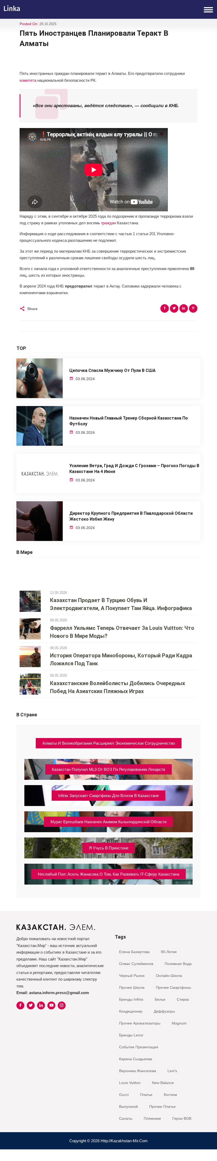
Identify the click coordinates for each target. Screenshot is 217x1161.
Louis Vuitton (130, 1083)
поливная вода (178, 964)
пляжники (152, 1118)
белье (160, 999)
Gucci (124, 1094)
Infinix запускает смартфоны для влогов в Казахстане (108, 795)
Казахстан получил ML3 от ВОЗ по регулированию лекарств (108, 769)
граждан (108, 223)
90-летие (169, 952)
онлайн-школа (169, 975)
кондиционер (130, 1011)
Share (32, 309)
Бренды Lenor (131, 1035)
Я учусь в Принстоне (108, 848)
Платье (146, 1094)
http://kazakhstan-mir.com (124, 1141)
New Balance (163, 1083)
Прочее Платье (162, 1106)
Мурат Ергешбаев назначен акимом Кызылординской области (108, 821)
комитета (28, 80)
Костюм (170, 1094)
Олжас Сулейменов (136, 964)
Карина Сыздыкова (135, 1059)
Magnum (179, 1023)
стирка (183, 999)
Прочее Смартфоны (173, 987)
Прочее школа (131, 987)
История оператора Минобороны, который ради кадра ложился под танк (121, 659)
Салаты (125, 1118)
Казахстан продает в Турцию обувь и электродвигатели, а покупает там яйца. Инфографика (121, 604)
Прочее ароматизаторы (139, 1023)
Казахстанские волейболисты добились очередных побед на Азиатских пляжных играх (117, 687)
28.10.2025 (47, 24)
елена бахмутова (134, 952)
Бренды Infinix (131, 999)
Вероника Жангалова (137, 1071)
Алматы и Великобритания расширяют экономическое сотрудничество (108, 743)
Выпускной (128, 1106)
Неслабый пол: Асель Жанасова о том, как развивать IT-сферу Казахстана (108, 874)
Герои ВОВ (181, 1118)
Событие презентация (138, 1047)
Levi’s (172, 1071)
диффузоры (164, 1011)
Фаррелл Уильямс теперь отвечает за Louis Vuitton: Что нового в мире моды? (122, 632)
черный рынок (131, 975)
